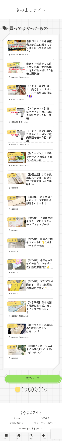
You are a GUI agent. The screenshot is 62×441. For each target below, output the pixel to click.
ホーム (17, 418)
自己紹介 (45, 418)
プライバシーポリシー (45, 423)
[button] (55, 330)
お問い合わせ (17, 423)
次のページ (32, 378)
